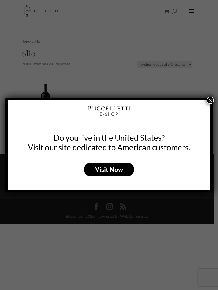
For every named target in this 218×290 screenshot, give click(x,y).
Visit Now (109, 169)
